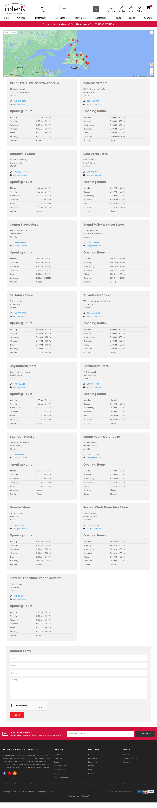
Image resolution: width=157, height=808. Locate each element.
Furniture (21, 18)
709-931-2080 (19, 596)
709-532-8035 (93, 172)
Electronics (80, 18)
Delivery (126, 754)
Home (6, 18)
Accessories (101, 18)
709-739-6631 (19, 313)
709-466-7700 (20, 172)
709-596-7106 (93, 384)
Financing (126, 762)
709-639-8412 (19, 242)
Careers (57, 762)
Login (90, 754)
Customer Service (130, 758)
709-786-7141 (19, 384)
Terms (56, 773)
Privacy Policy (59, 769)
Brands (132, 18)
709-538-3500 (19, 454)
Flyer (118, 18)
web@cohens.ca (20, 104)
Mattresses (40, 18)
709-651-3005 (19, 525)
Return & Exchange (61, 777)
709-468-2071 (93, 101)
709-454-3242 (93, 313)
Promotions (93, 762)
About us (57, 754)
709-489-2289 (19, 101)
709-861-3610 (93, 525)
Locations (148, 18)
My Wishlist (92, 758)
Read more (46, 767)
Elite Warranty (93, 773)
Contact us (58, 758)
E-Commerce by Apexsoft (78, 796)
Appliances (60, 18)
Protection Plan (60, 766)
